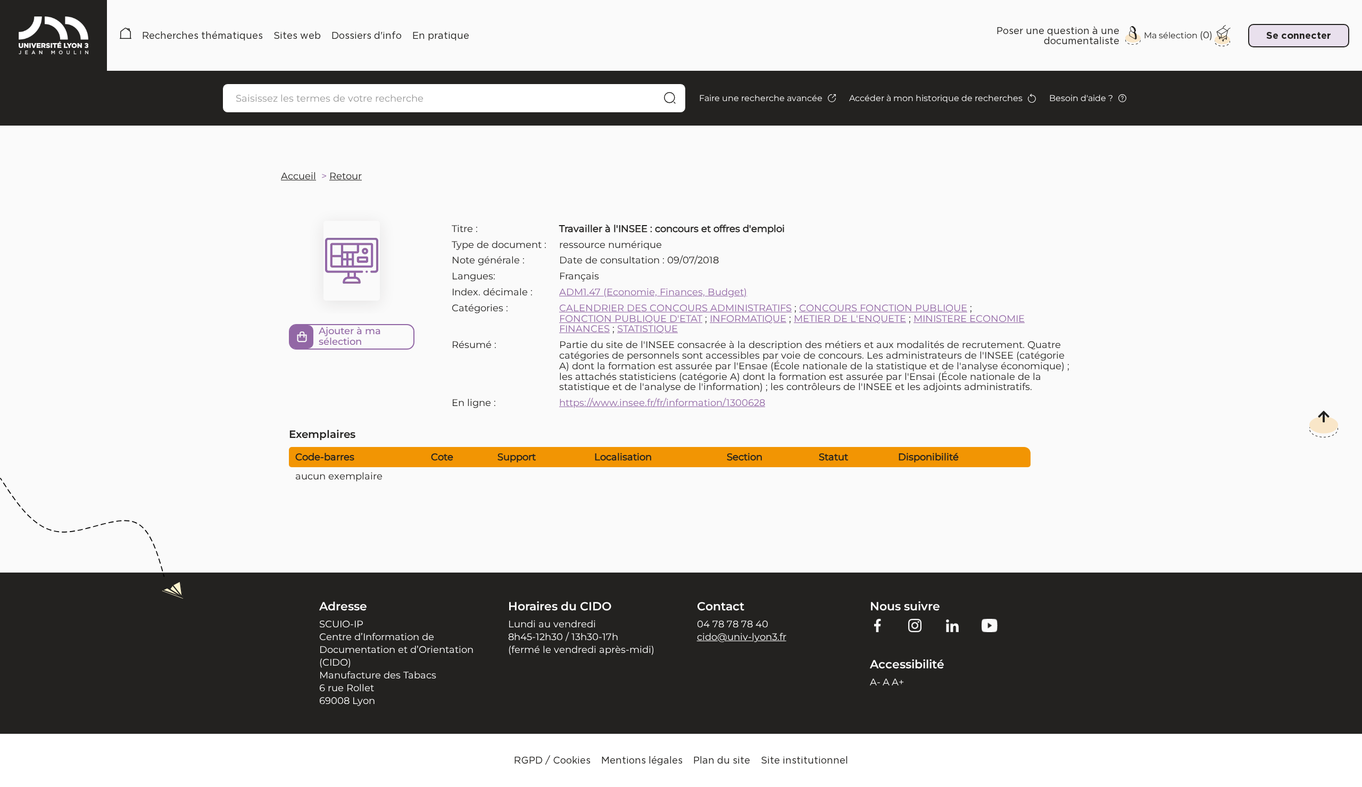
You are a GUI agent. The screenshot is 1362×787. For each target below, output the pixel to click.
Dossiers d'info (366, 35)
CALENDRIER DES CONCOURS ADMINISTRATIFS (675, 308)
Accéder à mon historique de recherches (936, 98)
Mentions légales (642, 760)
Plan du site (721, 760)
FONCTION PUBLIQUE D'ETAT (630, 319)
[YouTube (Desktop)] (990, 625)
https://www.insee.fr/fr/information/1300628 (662, 403)
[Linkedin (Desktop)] (952, 625)
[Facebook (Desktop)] (878, 625)
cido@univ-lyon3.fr (741, 637)
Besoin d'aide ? (1081, 98)
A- (875, 682)
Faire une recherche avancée (761, 98)
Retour (345, 176)
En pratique (440, 35)
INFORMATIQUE (748, 319)
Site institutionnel (804, 760)
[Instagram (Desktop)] (915, 625)
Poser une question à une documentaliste (1057, 35)
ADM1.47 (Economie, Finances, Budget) (653, 292)
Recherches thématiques (202, 35)
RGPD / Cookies (552, 760)
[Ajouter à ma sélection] (301, 337)
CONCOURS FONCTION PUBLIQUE (883, 308)
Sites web (297, 35)
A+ (898, 682)
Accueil (125, 35)
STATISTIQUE (647, 329)
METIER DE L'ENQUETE (850, 319)
